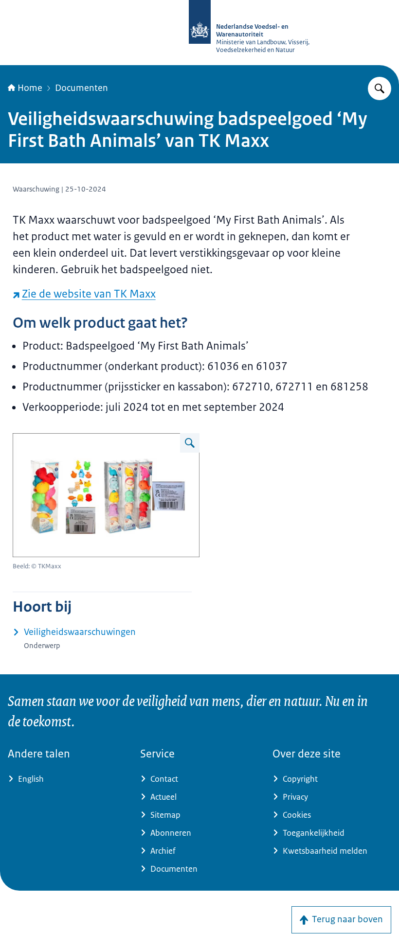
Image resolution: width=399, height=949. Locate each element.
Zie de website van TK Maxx (89, 294)
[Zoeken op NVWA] (379, 88)
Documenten (81, 88)
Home (30, 88)
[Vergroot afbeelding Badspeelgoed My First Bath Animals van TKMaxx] (190, 443)
